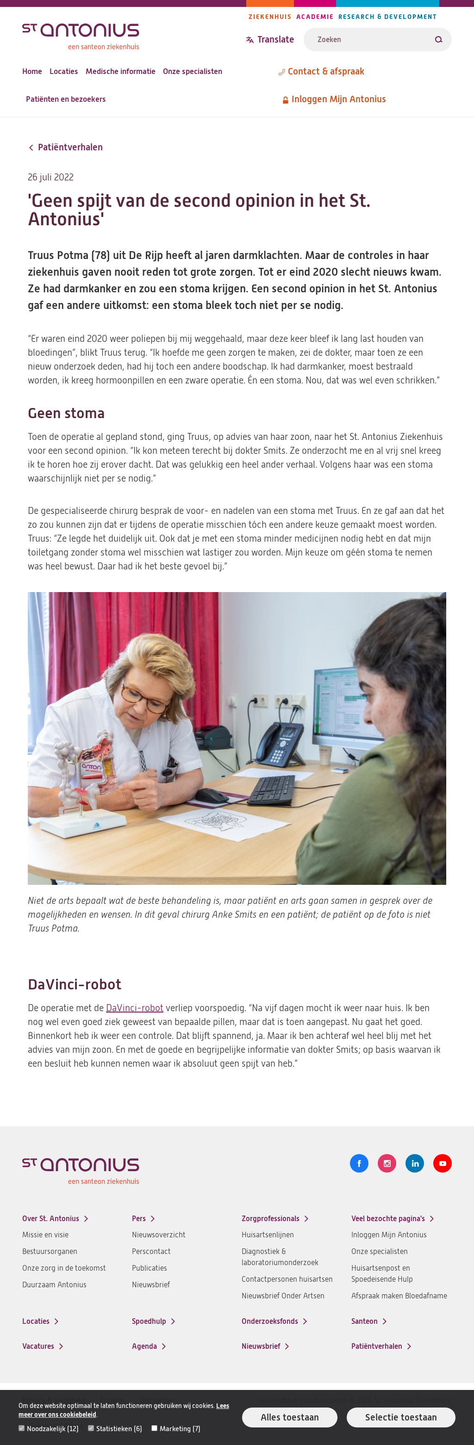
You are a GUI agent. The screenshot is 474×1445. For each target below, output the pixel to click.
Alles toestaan (290, 1417)
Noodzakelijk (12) (53, 1429)
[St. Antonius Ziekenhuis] (134, 34)
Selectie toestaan (401, 1417)
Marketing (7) (180, 1429)
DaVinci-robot (134, 1008)
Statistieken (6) (119, 1429)
